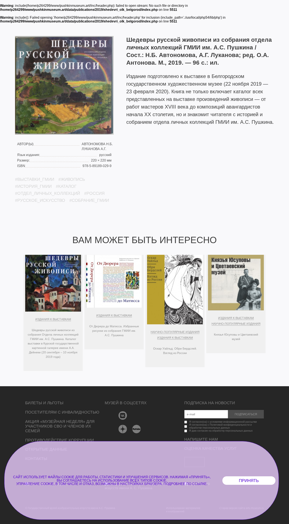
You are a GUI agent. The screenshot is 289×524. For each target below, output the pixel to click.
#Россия (94, 193)
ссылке (199, 484)
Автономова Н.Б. (97, 144)
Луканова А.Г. (94, 149)
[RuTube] (136, 429)
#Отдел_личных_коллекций (47, 193)
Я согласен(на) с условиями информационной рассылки (223, 421)
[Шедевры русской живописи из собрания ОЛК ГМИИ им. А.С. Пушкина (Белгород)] (64, 85)
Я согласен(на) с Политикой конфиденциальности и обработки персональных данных (220, 426)
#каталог (66, 186)
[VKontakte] (122, 415)
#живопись (71, 179)
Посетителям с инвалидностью (62, 412)
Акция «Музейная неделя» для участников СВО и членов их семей (60, 426)
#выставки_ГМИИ (34, 179)
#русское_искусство (40, 200)
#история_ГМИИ (33, 186)
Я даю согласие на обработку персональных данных (221, 430)
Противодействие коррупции (59, 440)
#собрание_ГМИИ (89, 200)
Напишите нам (201, 439)
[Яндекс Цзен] (122, 429)
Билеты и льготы (44, 403)
